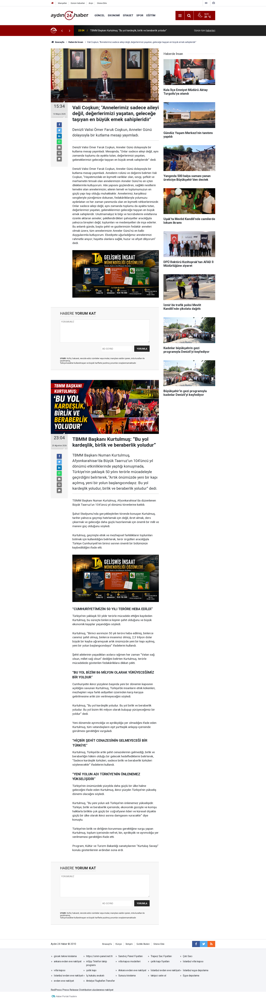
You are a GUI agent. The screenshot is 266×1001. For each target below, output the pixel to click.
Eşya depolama (191, 975)
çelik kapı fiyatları (160, 961)
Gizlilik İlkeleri (143, 944)
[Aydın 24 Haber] (69, 15)
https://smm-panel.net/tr (99, 956)
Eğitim (150, 15)
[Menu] (180, 16)
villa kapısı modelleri (129, 961)
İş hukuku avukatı (95, 975)
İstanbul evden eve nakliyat (165, 970)
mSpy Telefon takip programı (96, 963)
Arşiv (91, 3)
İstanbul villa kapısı (193, 961)
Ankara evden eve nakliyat (132, 970)
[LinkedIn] (59, 136)
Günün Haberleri (78, 3)
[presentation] (62, 30)
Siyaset (128, 15)
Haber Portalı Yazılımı (66, 996)
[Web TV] (206, 3)
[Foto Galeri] (213, 3)
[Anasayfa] (52, 3)
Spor (139, 15)
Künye (119, 944)
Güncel (100, 15)
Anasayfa (107, 944)
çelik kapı (91, 970)
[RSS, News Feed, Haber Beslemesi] (211, 944)
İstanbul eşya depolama (195, 970)
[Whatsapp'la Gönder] (59, 141)
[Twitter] (59, 130)
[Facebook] (59, 124)
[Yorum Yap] (59, 158)
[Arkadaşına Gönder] (59, 147)
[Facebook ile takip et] (196, 944)
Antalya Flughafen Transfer (100, 980)
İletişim (129, 944)
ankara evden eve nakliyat (67, 961)
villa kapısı (59, 970)
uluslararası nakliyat (102, 989)
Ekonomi (114, 15)
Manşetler (62, 3)
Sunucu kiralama (127, 975)
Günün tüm (204, 30)
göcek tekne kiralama (65, 956)
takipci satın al (158, 975)
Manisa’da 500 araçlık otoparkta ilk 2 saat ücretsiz (117, 30)
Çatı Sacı (187, 956)
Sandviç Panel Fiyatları (130, 956)
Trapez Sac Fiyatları (161, 956)
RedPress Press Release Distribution (71, 989)
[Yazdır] (59, 153)
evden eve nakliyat (64, 980)
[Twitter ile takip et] (204, 944)
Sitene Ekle (102, 3)
